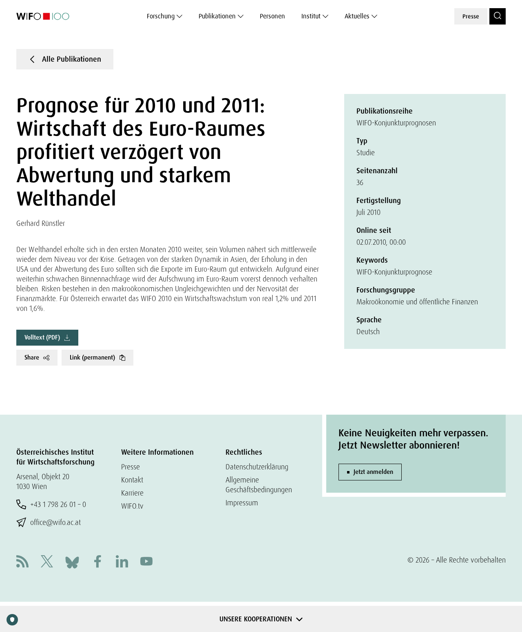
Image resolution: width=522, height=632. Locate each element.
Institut (311, 16)
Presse (470, 16)
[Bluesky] (72, 561)
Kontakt (132, 480)
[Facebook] (97, 562)
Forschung (161, 16)
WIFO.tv (132, 506)
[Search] (497, 16)
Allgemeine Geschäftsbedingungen (259, 484)
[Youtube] (146, 562)
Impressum (242, 502)
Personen (272, 16)
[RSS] (22, 562)
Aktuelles (357, 16)
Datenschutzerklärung (257, 466)
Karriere (132, 493)
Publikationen (217, 16)
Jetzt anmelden (373, 472)
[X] (47, 562)
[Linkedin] (122, 562)
